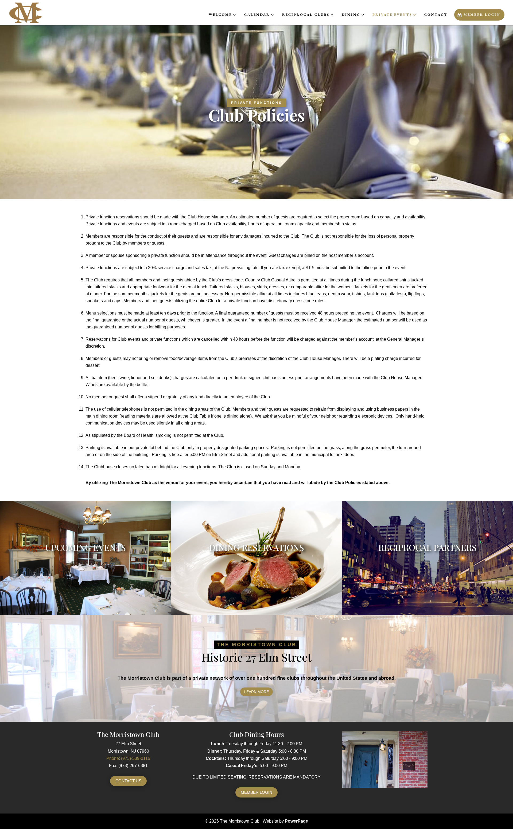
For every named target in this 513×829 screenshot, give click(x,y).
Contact (435, 15)
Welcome (220, 15)
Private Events (392, 15)
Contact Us (128, 781)
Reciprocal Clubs (305, 15)
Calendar (257, 15)
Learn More (256, 692)
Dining (351, 15)
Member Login (482, 14)
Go (85, 507)
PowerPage (296, 821)
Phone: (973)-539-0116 (128, 758)
